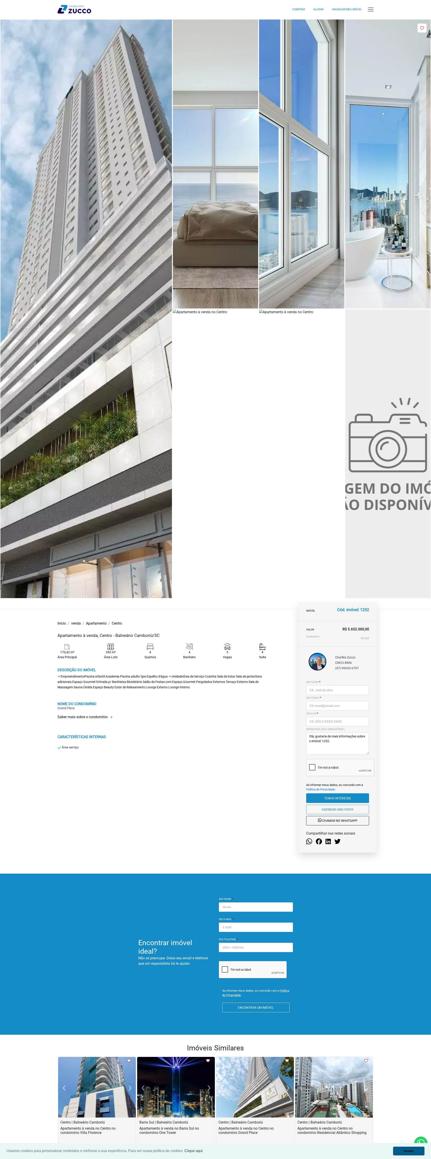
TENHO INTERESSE (337, 798)
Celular (312, 713)
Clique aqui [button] (193, 1151)
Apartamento (96, 623)
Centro (117, 623)
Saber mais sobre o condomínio (83, 717)
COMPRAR (298, 9)
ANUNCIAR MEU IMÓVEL (347, 9)
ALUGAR (318, 9)
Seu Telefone (228, 939)
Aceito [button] (409, 1151)
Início (61, 623)
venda (76, 623)
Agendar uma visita (337, 809)
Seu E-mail (226, 919)
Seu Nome (226, 899)
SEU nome (313, 682)
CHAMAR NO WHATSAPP (339, 821)
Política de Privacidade (320, 789)
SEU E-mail (313, 697)
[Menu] (371, 9)
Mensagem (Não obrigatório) (325, 729)
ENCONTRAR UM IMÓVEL (256, 1007)
